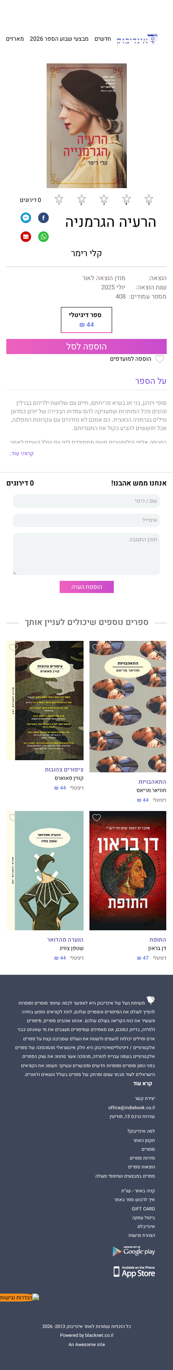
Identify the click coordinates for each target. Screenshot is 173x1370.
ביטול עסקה (143, 1217)
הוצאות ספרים (141, 1167)
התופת (157, 940)
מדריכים (73, 12)
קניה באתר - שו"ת (138, 1190)
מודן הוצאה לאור (104, 278)
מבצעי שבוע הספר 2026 (59, 38)
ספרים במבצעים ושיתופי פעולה (125, 1176)
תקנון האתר (144, 1140)
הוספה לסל (86, 346)
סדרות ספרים (142, 1158)
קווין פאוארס (69, 778)
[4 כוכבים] (126, 198)
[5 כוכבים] (148, 198)
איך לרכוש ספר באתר (134, 1199)
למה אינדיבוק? (126, 12)
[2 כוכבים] (81, 198)
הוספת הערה (86, 587)
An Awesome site (86, 1344)
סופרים (148, 1149)
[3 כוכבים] (103, 198)
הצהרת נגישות (141, 1235)
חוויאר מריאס (151, 790)
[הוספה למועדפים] (96, 648)
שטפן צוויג (72, 948)
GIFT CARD (99, 12)
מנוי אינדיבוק (45, 12)
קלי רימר (86, 253)
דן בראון (157, 948)
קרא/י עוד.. (21, 453)
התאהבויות (152, 782)
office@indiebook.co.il (131, 1107)
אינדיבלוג (146, 1226)
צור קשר (22, 12)
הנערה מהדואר (65, 940)
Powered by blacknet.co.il (86, 1335)
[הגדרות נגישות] (19, 1298)
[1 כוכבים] (58, 198)
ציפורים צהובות (64, 770)
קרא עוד (142, 1083)
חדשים (102, 38)
